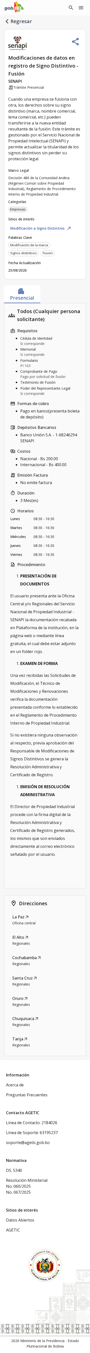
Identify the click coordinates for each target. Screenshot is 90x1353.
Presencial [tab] (22, 294)
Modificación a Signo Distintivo (41, 228)
